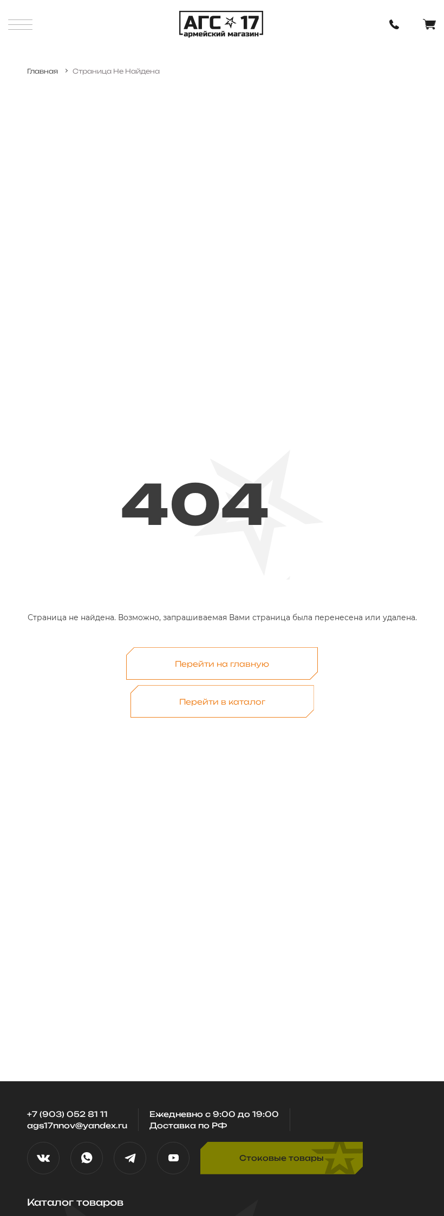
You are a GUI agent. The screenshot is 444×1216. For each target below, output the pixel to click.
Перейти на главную (222, 663)
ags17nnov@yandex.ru (77, 1125)
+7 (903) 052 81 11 (67, 1114)
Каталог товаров (75, 1202)
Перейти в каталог (222, 701)
